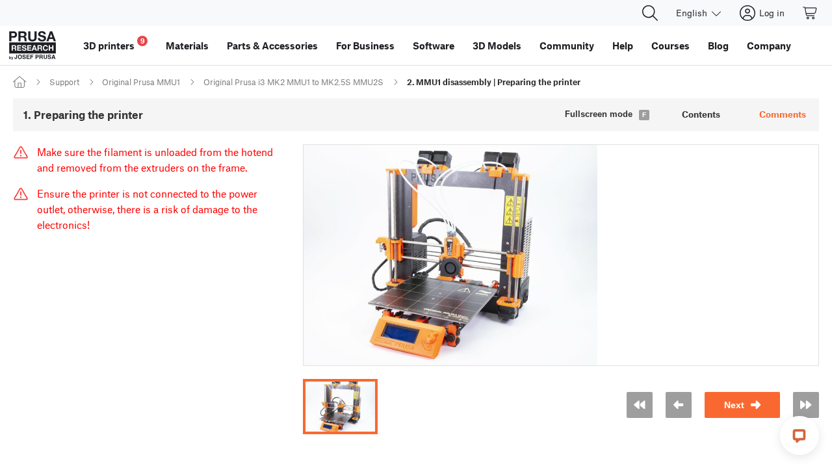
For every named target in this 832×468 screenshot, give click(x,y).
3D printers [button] (114, 43)
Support (64, 82)
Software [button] (433, 45)
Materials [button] (187, 45)
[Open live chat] (799, 435)
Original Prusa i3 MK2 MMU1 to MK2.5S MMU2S (293, 82)
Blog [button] (718, 45)
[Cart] (811, 13)
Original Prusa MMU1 (141, 82)
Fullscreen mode (598, 114)
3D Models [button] (497, 45)
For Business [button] (365, 45)
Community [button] (567, 45)
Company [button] (769, 45)
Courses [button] (670, 45)
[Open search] (650, 13)
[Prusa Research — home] (32, 45)
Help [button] (622, 45)
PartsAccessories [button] (272, 45)
